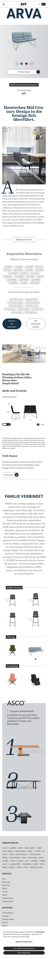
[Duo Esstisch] (24, 814)
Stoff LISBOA (34, 273)
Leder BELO (24, 283)
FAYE (12, 855)
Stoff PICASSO (13, 273)
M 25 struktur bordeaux (15, 306)
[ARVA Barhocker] (12, 620)
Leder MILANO (35, 283)
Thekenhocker (8, 898)
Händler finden (8, 919)
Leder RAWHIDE (11, 279)
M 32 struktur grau (17, 312)
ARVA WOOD (20, 851)
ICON (12, 861)
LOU (27, 861)
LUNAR (34, 861)
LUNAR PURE (15, 864)
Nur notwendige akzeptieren (24, 948)
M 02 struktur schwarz (16, 299)
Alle (3, 879)
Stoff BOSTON (8, 276)
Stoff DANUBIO (19, 276)
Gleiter (5, 926)
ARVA (20, 848)
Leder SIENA (30, 276)
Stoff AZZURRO (18, 270)
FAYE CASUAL (21, 855)
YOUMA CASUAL (36, 868)
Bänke (4, 889)
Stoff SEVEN (24, 273)
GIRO (41, 858)
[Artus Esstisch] (24, 781)
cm (3, 424)
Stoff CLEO (39, 267)
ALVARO (12, 848)
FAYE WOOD (15, 858)
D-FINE (37, 851)
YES (25, 868)
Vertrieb (5, 916)
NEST (36, 864)
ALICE (4, 848)
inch (9, 424)
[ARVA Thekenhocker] (12, 599)
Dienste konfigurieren (24, 942)
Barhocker (6, 882)
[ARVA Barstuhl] (35, 620)
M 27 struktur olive (10, 309)
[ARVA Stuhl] (12, 649)
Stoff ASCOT (8, 267)
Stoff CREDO (29, 267)
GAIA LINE (32, 858)
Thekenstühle (7, 902)
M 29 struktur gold (23, 309)
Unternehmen (7, 913)
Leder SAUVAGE (23, 279)
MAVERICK (27, 864)
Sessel (5, 892)
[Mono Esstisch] (24, 747)
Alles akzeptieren (24, 953)
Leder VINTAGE (36, 279)
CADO (29, 851)
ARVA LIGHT (30, 848)
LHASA (20, 861)
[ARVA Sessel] (12, 678)
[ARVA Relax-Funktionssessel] (35, 678)
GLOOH (5, 861)
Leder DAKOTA (13, 283)
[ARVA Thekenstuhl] (35, 599)
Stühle (4, 895)
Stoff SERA (7, 270)
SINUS (11, 868)
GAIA (24, 858)
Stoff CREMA (39, 270)
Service (5, 923)
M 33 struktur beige (30, 312)
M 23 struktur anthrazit (32, 302)
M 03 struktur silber (31, 299)
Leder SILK (40, 276)
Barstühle (6, 885)
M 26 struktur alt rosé (32, 306)
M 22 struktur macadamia (15, 302)
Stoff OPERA (18, 267)
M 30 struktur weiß (37, 309)
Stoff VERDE (29, 270)
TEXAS (19, 868)
